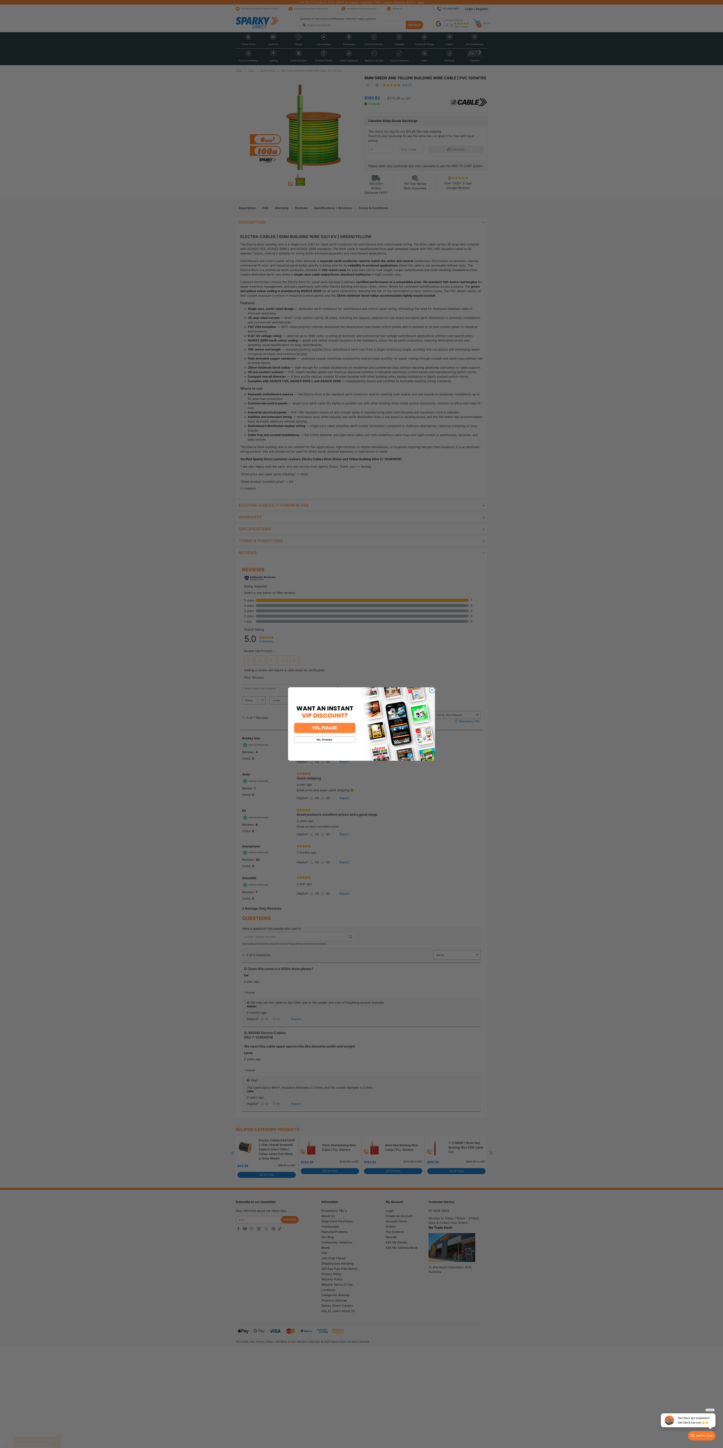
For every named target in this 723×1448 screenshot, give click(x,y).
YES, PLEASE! (325, 728)
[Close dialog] (432, 690)
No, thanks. (325, 740)
